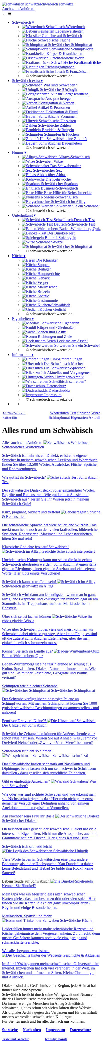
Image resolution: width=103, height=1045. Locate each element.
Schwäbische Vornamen (57, 116)
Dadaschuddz (59, 390)
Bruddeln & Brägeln (57, 130)
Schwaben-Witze (49, 161)
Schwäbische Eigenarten (59, 323)
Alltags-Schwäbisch (74, 157)
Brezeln (43, 291)
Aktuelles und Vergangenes (68, 372)
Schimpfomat (59, 417)
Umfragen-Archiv (69, 377)
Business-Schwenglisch (59, 188)
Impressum (52, 395)
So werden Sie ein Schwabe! (76, 206)
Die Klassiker (46, 260)
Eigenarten (79, 417)
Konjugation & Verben (55, 103)
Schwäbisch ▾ (23, 22)
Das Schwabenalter (65, 166)
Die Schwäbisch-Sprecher (64, 368)
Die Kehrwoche (57, 179)
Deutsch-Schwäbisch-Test (74, 224)
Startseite (10, 1030)
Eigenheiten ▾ (23, 318)
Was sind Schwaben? (59, 85)
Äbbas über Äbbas (51, 175)
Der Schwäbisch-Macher (63, 363)
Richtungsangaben (59, 67)
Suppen (43, 265)
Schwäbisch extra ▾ (27, 80)
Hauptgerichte (48, 273)
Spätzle (42, 296)
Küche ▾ (19, 256)
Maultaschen (47, 287)
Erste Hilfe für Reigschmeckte (67, 193)
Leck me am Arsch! (72, 341)
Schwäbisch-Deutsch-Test (74, 220)
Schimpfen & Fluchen (61, 134)
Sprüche (83, 413)
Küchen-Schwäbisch (53, 305)
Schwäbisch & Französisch (66, 71)
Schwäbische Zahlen (54, 125)
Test (73, 413)
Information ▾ (23, 354)
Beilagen (44, 269)
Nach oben (32, 1030)
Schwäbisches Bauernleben (60, 143)
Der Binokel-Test (60, 233)
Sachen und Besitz (51, 332)
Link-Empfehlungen (65, 359)
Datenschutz (56, 386)
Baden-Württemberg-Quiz (79, 229)
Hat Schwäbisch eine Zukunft (63, 139)
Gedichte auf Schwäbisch (61, 36)
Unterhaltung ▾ (24, 215)
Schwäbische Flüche (53, 40)
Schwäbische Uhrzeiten (57, 121)
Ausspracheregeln (59, 98)
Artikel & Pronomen (53, 107)
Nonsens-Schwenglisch (59, 197)
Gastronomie (47, 300)
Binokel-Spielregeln (60, 237)
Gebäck (43, 278)
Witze (95, 413)
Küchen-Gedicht (52, 309)
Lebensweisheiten (69, 31)
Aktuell (94, 417)
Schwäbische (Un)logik (58, 89)
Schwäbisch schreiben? (67, 381)
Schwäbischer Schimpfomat (69, 44)
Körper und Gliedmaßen (56, 327)
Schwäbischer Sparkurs (59, 184)
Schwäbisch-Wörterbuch (65, 27)
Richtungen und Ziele (54, 336)
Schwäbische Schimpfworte (70, 49)
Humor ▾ (19, 152)
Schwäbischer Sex (47, 170)
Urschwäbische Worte (66, 58)
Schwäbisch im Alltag (68, 201)
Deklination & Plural (61, 112)
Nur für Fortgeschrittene (69, 94)
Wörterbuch (59, 413)
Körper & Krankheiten (64, 53)
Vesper (42, 282)
